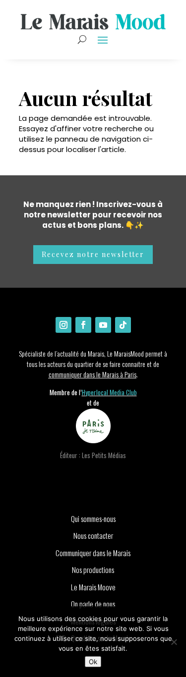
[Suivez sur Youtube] (103, 325)
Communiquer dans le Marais (93, 552)
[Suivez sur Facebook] (83, 325)
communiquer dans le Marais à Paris (92, 374)
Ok (93, 662)
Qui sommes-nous (93, 518)
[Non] (174, 642)
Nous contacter (93, 535)
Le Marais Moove (93, 586)
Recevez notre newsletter (93, 254)
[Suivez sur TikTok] (123, 325)
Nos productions (93, 569)
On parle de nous (93, 603)
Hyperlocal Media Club (109, 392)
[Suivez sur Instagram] (63, 325)
